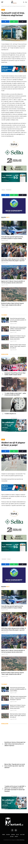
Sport (16, 836)
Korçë (3, 189)
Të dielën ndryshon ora (10, 414)
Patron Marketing (20, 839)
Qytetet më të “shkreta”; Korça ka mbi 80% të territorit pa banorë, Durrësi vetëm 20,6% (13, 282)
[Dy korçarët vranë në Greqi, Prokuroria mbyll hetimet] (14, 33)
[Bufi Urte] (14, 2)
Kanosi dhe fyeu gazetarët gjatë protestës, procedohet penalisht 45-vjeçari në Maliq (12, 237)
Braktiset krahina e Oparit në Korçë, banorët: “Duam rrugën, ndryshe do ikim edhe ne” (12, 304)
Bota (17, 834)
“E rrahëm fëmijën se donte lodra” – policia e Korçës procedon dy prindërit (15, 394)
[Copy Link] (22, 21)
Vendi (3, 9)
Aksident (4, 559)
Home (2, 6)
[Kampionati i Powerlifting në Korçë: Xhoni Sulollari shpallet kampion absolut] (14, 364)
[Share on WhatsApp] (14, 21)
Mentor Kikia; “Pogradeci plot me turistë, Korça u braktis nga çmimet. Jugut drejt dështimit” (14, 765)
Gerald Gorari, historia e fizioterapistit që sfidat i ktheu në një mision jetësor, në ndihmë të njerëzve (14, 743)
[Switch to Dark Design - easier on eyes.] (24, 2)
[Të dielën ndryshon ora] (14, 405)
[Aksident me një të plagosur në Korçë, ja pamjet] (14, 462)
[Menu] (2, 2)
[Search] (26, 2)
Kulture (22, 834)
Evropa (13, 834)
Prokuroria (8, 189)
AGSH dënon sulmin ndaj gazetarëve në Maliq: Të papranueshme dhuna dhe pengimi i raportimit (13, 260)
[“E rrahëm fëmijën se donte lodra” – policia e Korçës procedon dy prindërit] (14, 384)
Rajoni (8, 834)
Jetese (11, 836)
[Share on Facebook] (5, 21)
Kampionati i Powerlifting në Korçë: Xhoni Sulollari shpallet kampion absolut (14, 374)
